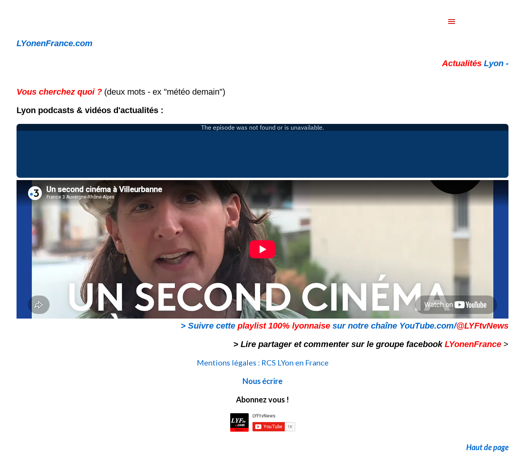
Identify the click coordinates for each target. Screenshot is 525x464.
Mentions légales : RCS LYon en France (263, 362)
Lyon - (475, 63)
